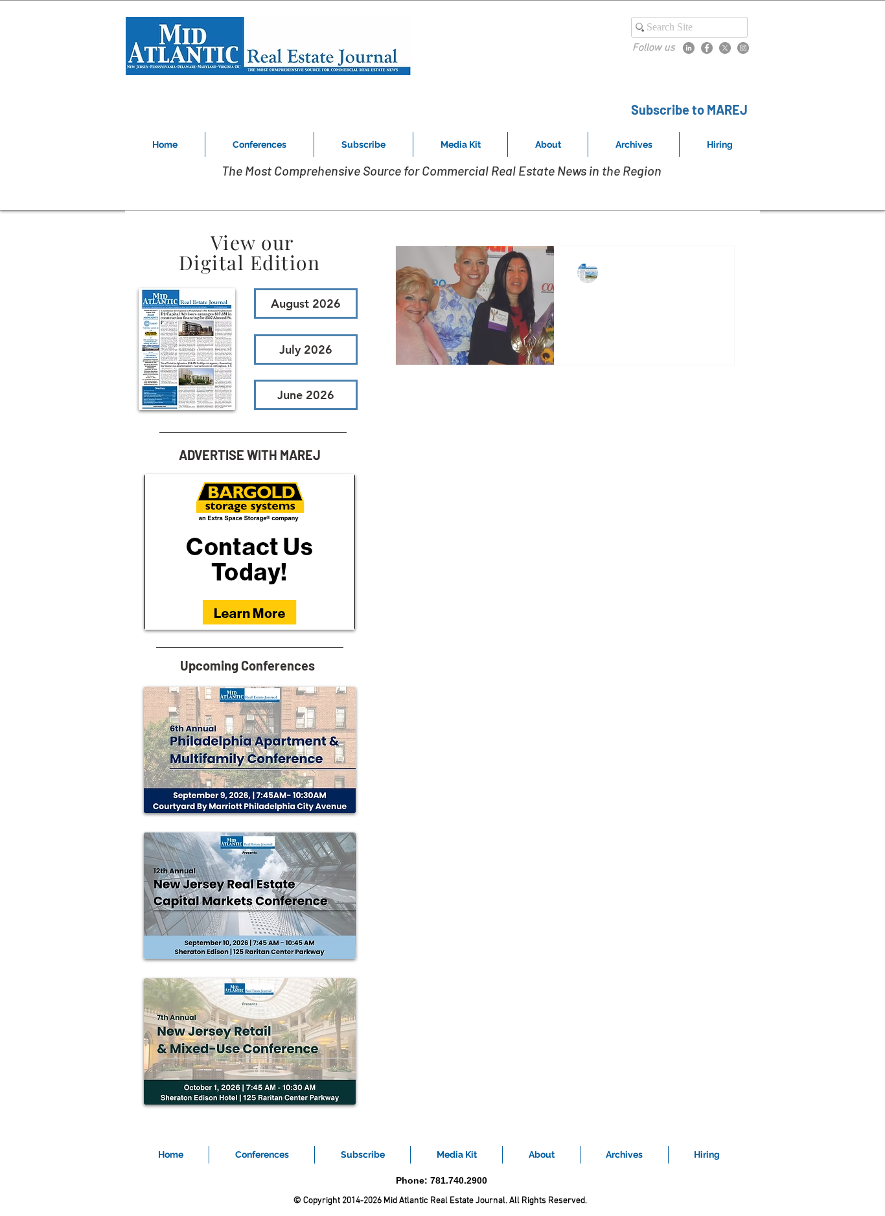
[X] (725, 48)
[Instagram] (743, 48)
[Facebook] (707, 48)
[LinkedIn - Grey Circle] (689, 48)
